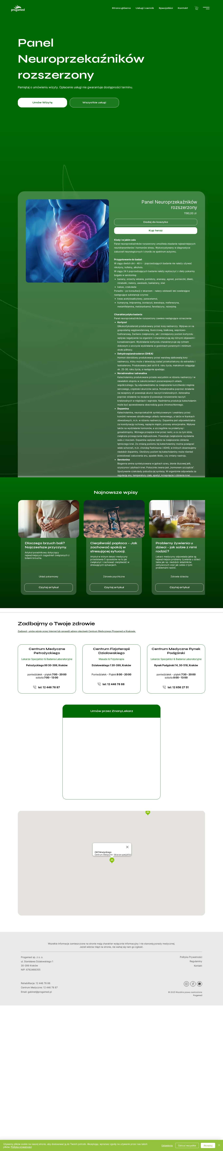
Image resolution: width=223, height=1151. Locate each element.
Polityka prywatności (21, 1147)
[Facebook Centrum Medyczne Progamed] (193, 984)
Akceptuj (208, 1145)
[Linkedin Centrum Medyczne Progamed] (199, 984)
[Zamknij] (219, 1145)
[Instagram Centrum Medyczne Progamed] (186, 984)
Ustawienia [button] (167, 1145)
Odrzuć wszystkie (187, 1145)
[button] (197, 8)
